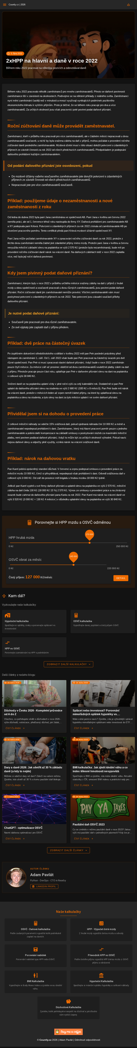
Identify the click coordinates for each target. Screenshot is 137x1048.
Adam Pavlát (66, 1039)
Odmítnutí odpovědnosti (87, 1039)
